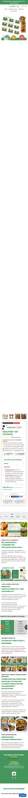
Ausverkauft (14, 494)
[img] (14, 757)
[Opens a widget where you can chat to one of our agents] (23, 795)
